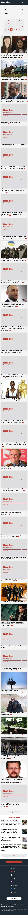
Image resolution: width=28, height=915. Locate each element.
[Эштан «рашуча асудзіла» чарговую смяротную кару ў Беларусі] (14, 527)
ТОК (14, 878)
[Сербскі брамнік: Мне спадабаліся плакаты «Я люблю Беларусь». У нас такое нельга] (14, 320)
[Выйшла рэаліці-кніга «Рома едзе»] (14, 726)
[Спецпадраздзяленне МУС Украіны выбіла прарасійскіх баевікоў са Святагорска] (14, 205)
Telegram (15, 868)
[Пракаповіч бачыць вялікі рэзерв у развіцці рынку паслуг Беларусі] (14, 136)
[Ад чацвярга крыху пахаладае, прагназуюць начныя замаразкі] (14, 682)
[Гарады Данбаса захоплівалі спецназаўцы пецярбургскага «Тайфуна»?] (14, 748)
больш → (14, 855)
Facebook (15, 888)
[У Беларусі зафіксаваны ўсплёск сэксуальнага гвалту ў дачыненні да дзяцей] (14, 182)
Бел (17, 2)
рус (22, 2)
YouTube (15, 871)
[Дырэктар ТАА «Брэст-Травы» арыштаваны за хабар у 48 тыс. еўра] (14, 549)
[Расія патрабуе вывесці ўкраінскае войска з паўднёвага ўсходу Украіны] (14, 251)
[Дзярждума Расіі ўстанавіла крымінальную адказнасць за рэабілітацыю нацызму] (14, 273)
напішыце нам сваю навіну (14, 862)
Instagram (15, 882)
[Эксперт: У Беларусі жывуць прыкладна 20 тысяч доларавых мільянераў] (14, 504)
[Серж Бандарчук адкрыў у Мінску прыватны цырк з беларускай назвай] (14, 70)
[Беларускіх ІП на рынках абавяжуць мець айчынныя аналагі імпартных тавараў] (14, 158)
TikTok (14, 875)
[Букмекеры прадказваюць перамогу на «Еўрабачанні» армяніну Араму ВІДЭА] (14, 228)
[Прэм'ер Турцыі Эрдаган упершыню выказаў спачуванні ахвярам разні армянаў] (14, 92)
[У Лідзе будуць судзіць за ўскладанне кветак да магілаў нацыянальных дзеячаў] (14, 796)
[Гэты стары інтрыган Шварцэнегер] (14, 592)
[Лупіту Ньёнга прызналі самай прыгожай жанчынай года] (14, 390)
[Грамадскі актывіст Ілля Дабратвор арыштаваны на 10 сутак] (14, 660)
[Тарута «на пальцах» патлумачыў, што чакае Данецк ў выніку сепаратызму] (14, 412)
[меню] (26, 2)
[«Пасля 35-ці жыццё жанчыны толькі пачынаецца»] (14, 704)
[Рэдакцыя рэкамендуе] (26, 817)
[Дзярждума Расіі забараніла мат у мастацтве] (14, 114)
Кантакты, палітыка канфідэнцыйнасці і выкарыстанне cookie (13, 905)
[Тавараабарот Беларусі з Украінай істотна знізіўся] (14, 638)
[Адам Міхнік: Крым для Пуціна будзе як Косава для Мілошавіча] (14, 458)
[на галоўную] (5, 2)
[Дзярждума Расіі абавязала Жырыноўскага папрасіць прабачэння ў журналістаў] (14, 481)
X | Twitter (15, 885)
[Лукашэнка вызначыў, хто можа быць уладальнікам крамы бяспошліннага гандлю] (14, 344)
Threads (14, 892)
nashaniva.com (4, 910)
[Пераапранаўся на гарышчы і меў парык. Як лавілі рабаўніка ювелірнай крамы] (14, 839)
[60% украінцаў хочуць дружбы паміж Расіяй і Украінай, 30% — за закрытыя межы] (14, 367)
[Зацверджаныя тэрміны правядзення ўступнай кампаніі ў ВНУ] (14, 571)
